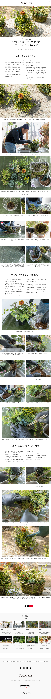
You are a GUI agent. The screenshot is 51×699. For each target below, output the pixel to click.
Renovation (15, 679)
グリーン (31, 49)
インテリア (5, 661)
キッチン (24, 661)
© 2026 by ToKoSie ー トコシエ (25, 695)
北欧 (44, 661)
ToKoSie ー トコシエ (25, 3)
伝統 (36, 661)
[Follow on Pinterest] (27, 668)
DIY (20, 679)
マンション (13, 661)
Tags (15, 680)
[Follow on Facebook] (30, 668)
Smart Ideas (29, 679)
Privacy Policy (21, 680)
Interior (23, 679)
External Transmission (30, 680)
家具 (27, 661)
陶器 (47, 661)
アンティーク (40, 661)
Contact (38, 680)
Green (34, 679)
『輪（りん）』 (8, 61)
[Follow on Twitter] (20, 668)
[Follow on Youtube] (24, 668)
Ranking (25, 617)
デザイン (9, 661)
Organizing (38, 679)
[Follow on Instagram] (17, 668)
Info (12, 680)
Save (32, 606)
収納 (30, 661)
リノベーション (19, 661)
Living (11, 679)
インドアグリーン (26, 49)
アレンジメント (19, 49)
